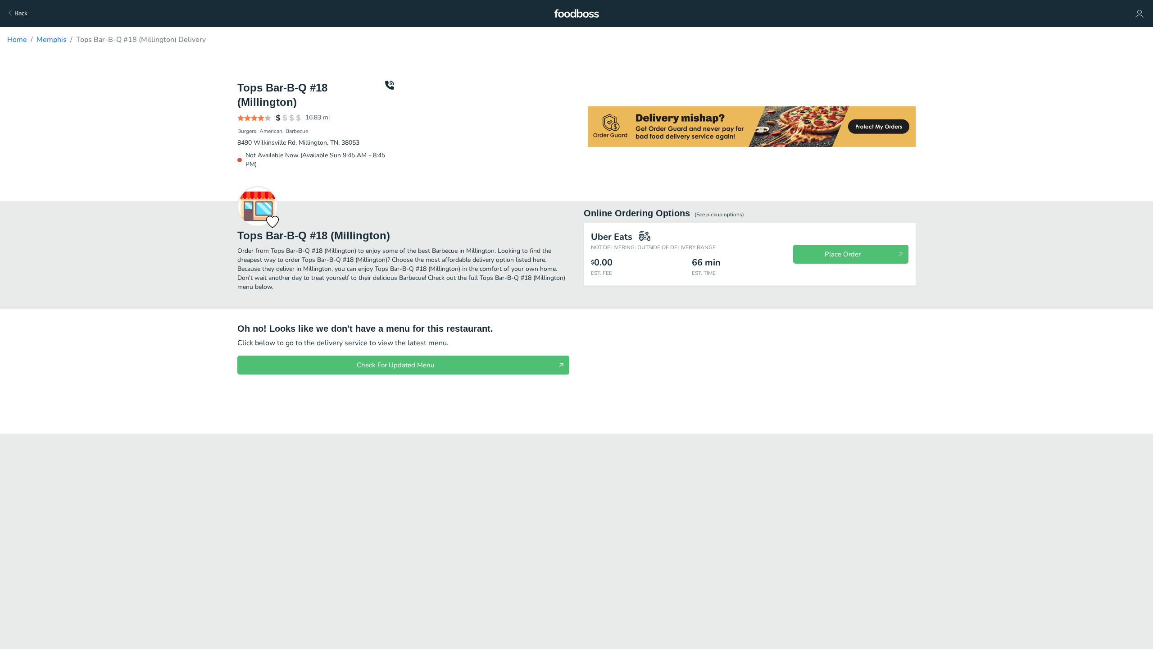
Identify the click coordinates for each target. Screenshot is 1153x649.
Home (17, 40)
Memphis (51, 40)
